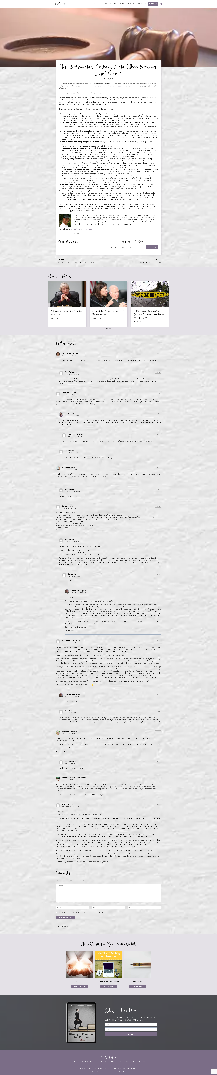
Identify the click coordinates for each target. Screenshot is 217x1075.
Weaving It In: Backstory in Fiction (150, 261)
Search (113, 247)
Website (131, 908)
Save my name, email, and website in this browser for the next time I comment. (81, 912)
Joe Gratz (77, 229)
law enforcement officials (112, 86)
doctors (83, 86)
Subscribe (152, 247)
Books (127, 4)
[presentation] (67, 294)
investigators (96, 86)
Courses (133, 4)
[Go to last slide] (51, 304)
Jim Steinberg (77, 590)
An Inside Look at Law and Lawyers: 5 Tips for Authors (108, 312)
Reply (158, 353)
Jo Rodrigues (67, 467)
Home (95, 4)
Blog (138, 4)
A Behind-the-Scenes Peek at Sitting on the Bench (66, 312)
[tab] (106, 328)
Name (59, 908)
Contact (143, 4)
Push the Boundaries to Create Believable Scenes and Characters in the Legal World (149, 314)
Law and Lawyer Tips (65, 234)
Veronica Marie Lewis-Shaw (74, 777)
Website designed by (118, 1072)
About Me (100, 4)
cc (91, 229)
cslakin (68, 413)
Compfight (86, 229)
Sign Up (131, 1034)
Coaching (107, 4)
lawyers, (89, 86)
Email (94, 908)
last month (153, 100)
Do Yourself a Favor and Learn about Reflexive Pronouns (75, 261)
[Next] (166, 304)
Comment (61, 886)
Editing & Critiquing (118, 4)
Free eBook (153, 4)
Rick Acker (77, 234)
